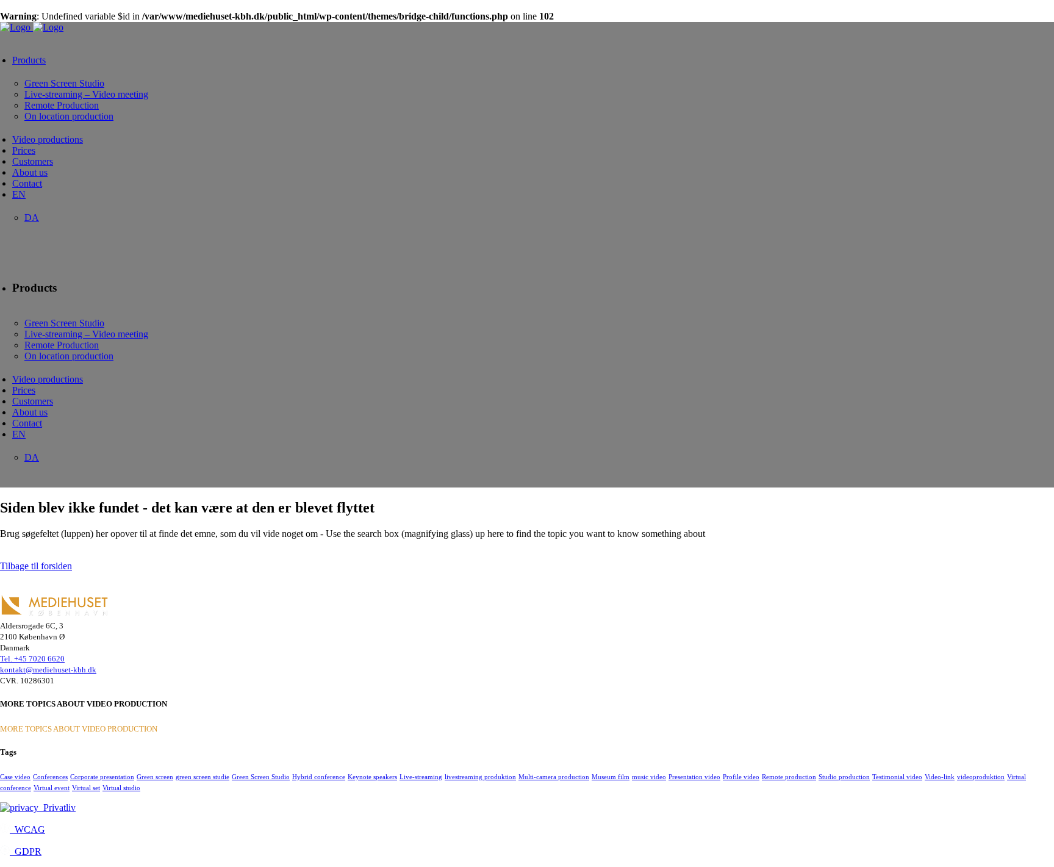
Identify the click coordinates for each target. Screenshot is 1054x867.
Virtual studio (121, 787)
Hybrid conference (318, 776)
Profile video (741, 776)
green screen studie (202, 776)
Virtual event (52, 787)
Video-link (940, 776)
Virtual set (86, 787)
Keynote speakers (372, 776)
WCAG (27, 829)
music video (649, 776)
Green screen (155, 776)
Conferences (50, 776)
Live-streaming (421, 776)
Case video (15, 776)
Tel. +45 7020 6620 (32, 658)
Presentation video (694, 776)
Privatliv (57, 807)
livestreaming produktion (480, 776)
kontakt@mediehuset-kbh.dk (48, 669)
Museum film (610, 776)
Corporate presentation (102, 776)
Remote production (789, 776)
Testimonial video (897, 776)
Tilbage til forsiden (36, 566)
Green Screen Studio (261, 776)
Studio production (844, 776)
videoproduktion (981, 776)
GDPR (25, 851)
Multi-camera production (553, 776)
